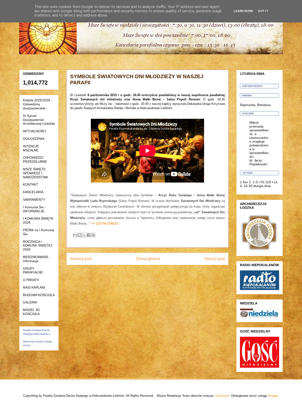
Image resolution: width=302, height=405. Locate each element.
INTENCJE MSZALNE (31, 148)
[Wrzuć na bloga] (79, 235)
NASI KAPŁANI (34, 287)
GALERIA (30, 302)
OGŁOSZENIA (33, 139)
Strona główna (148, 259)
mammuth (222, 395)
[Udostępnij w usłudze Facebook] (88, 235)
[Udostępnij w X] (84, 235)
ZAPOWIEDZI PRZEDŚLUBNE (35, 159)
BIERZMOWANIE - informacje (36, 259)
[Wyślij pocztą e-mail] (75, 235)
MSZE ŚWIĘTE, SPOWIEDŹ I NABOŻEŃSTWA (35, 173)
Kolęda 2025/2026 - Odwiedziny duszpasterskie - (37, 104)
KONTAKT (30, 184)
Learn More (243, 11)
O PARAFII (31, 280)
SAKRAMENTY (34, 199)
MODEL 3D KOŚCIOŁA (31, 312)
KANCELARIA (33, 192)
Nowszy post (81, 259)
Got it (263, 11)
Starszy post (214, 259)
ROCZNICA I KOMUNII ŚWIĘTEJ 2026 (37, 246)
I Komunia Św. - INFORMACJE (34, 209)
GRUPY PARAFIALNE (33, 270)
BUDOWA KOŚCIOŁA (39, 295)
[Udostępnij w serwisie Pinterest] (93, 235)
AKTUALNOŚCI (34, 131)
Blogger (273, 395)
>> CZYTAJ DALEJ (104, 223)
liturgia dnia (262, 186)
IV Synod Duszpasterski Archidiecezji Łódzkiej (39, 120)
